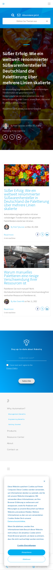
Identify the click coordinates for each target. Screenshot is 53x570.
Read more (9, 234)
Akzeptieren (27, 552)
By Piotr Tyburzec (18, 125)
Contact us (12, 449)
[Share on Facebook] (5, 137)
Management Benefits (17, 414)
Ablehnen (26, 559)
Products (11, 431)
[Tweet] (12, 137)
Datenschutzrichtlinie (16, 521)
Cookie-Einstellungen (26, 545)
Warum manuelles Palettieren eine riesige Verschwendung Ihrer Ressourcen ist (21, 277)
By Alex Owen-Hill (17, 301)
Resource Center (15, 437)
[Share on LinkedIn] (18, 137)
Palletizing (7, 130)
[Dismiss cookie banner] (44, 481)
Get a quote (41, 567)
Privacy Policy (11, 368)
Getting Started (14, 424)
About (10, 443)
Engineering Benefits (16, 419)
